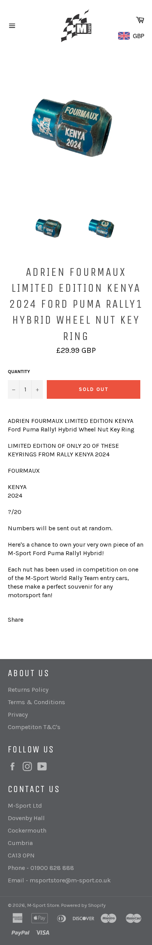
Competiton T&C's (34, 727)
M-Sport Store (43, 905)
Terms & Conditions (36, 702)
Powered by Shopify (83, 905)
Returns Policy (28, 689)
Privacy (18, 714)
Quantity (19, 371)
